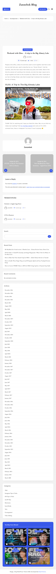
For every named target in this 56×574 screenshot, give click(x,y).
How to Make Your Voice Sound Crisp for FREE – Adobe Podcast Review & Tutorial (26, 257)
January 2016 (8, 436)
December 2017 (9, 366)
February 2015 (8, 471)
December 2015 (9, 439)
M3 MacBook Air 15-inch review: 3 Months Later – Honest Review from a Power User (27, 249)
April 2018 (7, 354)
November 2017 (9, 369)
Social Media (8, 506)
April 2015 (7, 465)
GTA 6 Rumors (9, 215)
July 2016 (7, 417)
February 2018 (8, 360)
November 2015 (9, 443)
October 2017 (8, 373)
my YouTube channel (26, 126)
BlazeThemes (42, 571)
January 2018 (8, 363)
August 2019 (8, 328)
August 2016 (8, 414)
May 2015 (7, 462)
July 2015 (7, 455)
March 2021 (8, 303)
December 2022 (9, 299)
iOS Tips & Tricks (9, 496)
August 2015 (8, 452)
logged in (14, 183)
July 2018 (7, 344)
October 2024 (8, 296)
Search (6, 231)
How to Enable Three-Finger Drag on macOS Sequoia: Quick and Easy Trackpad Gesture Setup (39, 556)
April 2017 (7, 389)
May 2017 (7, 385)
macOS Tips (8, 499)
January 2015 (8, 474)
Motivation (7, 503)
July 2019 (7, 331)
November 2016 (9, 404)
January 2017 (8, 398)
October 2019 (8, 322)
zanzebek (29, 57)
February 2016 (8, 433)
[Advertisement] (28, 35)
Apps (6, 490)
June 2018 (7, 347)
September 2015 (9, 449)
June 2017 (7, 382)
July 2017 (7, 379)
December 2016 (9, 401)
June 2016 (7, 420)
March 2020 (8, 315)
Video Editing (8, 515)
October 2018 (8, 338)
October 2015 (8, 446)
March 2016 (8, 430)
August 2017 (8, 376)
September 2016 (9, 411)
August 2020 (8, 306)
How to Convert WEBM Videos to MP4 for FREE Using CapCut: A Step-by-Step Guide (27, 266)
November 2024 (9, 293)
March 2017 (8, 392)
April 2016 (7, 427)
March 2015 (8, 468)
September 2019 (9, 325)
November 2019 (9, 319)
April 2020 (7, 312)
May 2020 (7, 309)
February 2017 (8, 395)
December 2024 (9, 290)
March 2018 (8, 357)
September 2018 (9, 341)
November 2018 (9, 334)
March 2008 (8, 478)
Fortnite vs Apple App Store (12, 204)
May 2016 (7, 424)
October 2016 (8, 408)
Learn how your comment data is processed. (38, 187)
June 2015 (7, 459)
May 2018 (7, 350)
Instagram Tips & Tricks (11, 493)
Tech (6, 509)
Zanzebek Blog (28, 4)
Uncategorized (28, 49)
